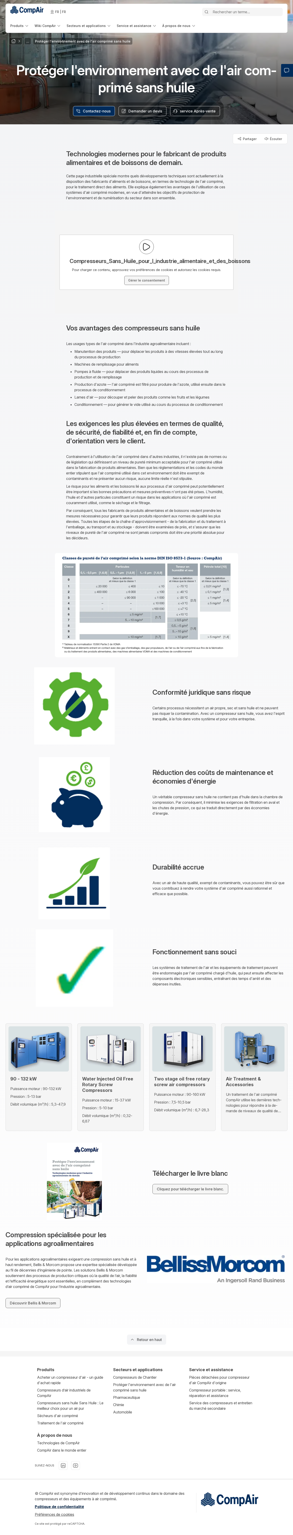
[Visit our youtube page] (75, 1465)
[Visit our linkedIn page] (63, 1465)
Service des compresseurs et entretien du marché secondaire (220, 1406)
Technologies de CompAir (58, 1443)
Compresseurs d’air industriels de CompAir (64, 1393)
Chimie (118, 1404)
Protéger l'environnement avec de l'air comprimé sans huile (144, 1387)
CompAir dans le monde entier (61, 1450)
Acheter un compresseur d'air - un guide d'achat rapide (70, 1380)
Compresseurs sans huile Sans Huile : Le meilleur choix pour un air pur (70, 1406)
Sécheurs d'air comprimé (57, 1415)
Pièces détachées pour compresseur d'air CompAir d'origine (219, 1380)
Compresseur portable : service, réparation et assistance (215, 1393)
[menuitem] (19, 25)
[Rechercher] (206, 12)
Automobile (122, 1412)
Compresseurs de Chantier (135, 1377)
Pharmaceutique (126, 1397)
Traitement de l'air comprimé (60, 1423)
